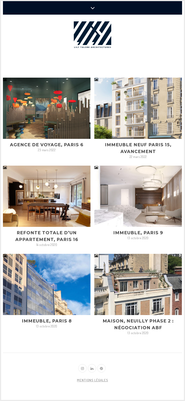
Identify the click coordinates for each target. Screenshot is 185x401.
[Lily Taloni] (92, 35)
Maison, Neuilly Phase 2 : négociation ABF (138, 324)
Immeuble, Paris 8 (47, 321)
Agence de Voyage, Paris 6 (46, 144)
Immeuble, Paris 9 (138, 232)
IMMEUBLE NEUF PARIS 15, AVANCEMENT (138, 148)
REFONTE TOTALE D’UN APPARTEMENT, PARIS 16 (46, 236)
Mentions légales (92, 380)
